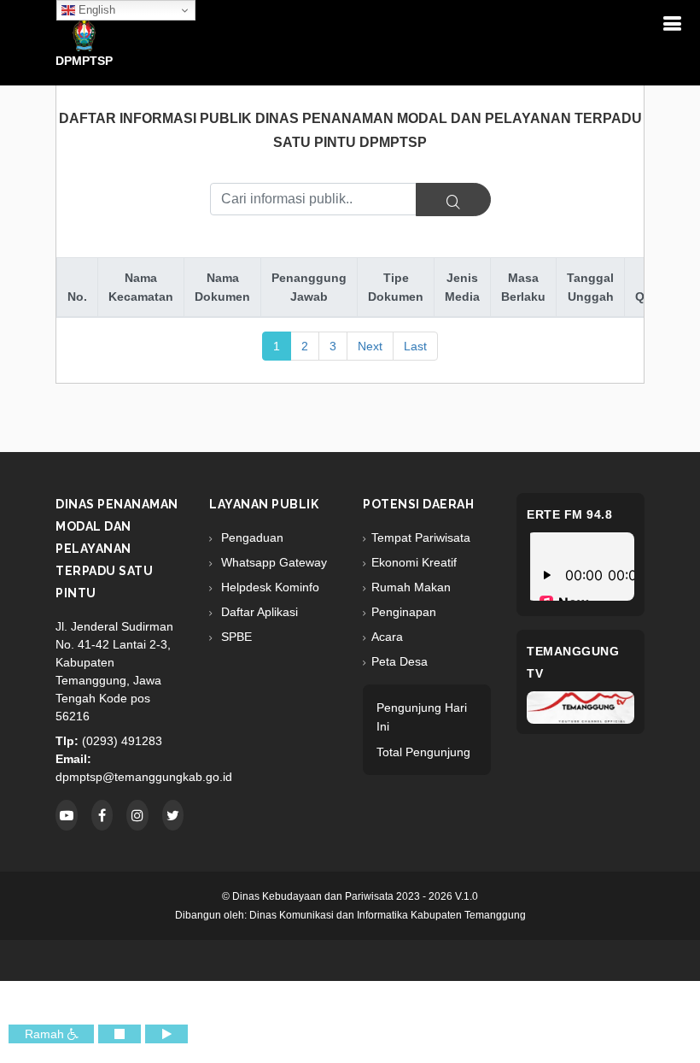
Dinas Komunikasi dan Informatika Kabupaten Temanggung (387, 915)
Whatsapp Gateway (272, 562)
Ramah (46, 1034)
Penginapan (403, 612)
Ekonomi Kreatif (414, 562)
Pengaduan (250, 537)
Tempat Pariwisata (420, 537)
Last (415, 346)
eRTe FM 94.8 (569, 514)
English (95, 9)
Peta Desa (399, 661)
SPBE (235, 636)
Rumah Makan (411, 587)
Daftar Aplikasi (258, 612)
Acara (387, 636)
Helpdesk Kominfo (268, 587)
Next (370, 346)
